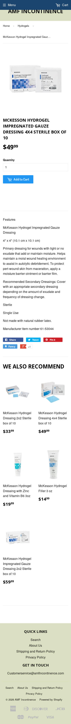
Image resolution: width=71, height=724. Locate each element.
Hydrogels (23, 26)
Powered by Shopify (50, 699)
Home (6, 26)
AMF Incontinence (35, 11)
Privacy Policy (36, 657)
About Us (35, 645)
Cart (64, 5)
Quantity (9, 160)
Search (36, 639)
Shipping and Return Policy (35, 651)
